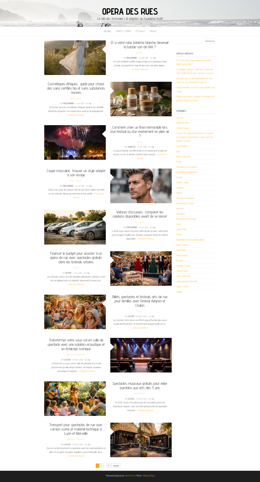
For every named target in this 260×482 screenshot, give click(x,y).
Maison (179, 234)
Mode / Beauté (75, 98)
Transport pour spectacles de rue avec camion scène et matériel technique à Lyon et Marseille (76, 429)
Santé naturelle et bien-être (187, 281)
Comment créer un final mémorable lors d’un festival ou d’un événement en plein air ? (139, 131)
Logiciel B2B (181, 229)
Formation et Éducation (185, 198)
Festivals (140, 31)
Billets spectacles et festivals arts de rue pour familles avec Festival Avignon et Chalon (139, 301)
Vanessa (132, 147)
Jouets (178, 224)
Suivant (116, 465)
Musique (107, 31)
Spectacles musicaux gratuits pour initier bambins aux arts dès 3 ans (139, 385)
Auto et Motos (139, 222)
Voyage (153, 31)
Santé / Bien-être (183, 276)
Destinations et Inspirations (75, 439)
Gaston (68, 273)
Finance (179, 192)
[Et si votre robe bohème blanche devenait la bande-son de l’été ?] (75, 57)
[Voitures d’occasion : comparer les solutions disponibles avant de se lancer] (75, 227)
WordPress (129, 475)
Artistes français (182, 128)
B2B (178, 151)
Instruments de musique (186, 218)
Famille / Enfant (139, 393)
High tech (180, 208)
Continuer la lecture (140, 69)
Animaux (180, 117)
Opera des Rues (130, 11)
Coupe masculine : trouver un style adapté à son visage (76, 172)
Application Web (182, 122)
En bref (179, 177)
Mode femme (181, 255)
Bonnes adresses (183, 156)
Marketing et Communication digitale (190, 239)
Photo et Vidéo (182, 270)
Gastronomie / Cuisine (185, 203)
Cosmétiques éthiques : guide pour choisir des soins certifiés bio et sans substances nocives (76, 88)
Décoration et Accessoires (75, 354)
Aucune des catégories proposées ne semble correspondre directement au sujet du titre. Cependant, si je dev (195, 137)
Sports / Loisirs (123, 31)
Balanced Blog (148, 475)
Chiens (178, 161)
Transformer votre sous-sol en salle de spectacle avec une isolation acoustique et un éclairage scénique (76, 344)
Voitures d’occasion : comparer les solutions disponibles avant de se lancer (140, 214)
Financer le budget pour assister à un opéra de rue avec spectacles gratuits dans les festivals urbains (76, 257)
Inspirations (180, 213)
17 (108, 465)
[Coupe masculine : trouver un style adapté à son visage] (141, 185)
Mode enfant (181, 250)
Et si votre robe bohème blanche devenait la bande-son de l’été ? (140, 44)
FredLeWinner (132, 58)
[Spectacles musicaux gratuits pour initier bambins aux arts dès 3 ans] (75, 398)
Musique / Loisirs (183, 265)
